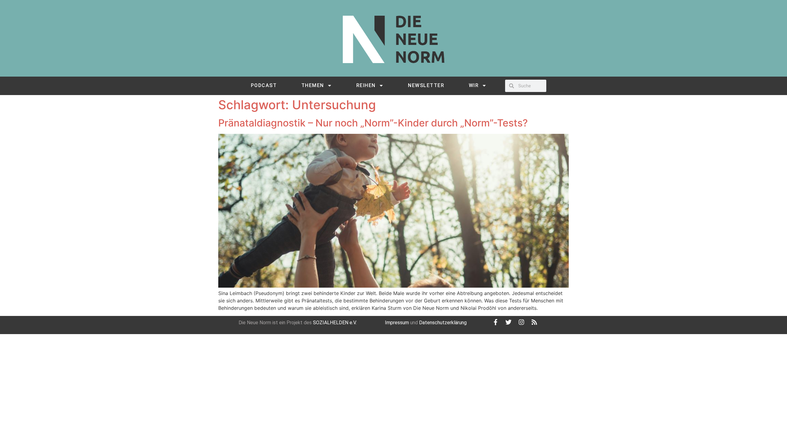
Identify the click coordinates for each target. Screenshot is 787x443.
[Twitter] (508, 322)
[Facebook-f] (495, 322)
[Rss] (534, 322)
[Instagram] (521, 322)
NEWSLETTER (426, 85)
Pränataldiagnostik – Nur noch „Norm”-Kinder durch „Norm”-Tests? (373, 123)
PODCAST (264, 85)
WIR (474, 85)
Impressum (397, 322)
